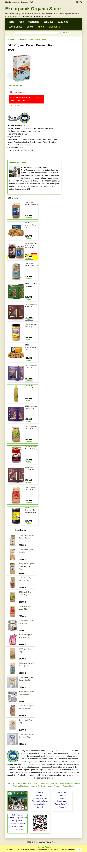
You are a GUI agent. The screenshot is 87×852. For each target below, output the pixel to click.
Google (62, 798)
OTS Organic (23, 134)
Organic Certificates (38, 786)
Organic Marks (68, 786)
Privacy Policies (17, 821)
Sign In (8, 2)
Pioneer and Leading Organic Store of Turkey (21, 14)
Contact (40, 807)
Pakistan (17, 137)
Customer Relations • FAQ (22, 2)
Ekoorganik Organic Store (33, 8)
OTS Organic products (26, 139)
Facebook (62, 795)
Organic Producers (54, 786)
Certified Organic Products (67, 14)
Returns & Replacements (17, 818)
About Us (39, 792)
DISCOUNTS (54, 27)
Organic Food (13, 39)
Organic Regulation (66, 783)
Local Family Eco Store (13, 16)
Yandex (62, 807)
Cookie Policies (17, 829)
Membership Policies (17, 823)
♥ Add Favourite (15, 85)
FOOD (21, 22)
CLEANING (48, 22)
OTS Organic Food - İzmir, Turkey (29, 131)
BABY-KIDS (63, 22)
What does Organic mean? (17, 783)
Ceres (21, 148)
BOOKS (30, 27)
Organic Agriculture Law (49, 783)
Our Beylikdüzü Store (40, 798)
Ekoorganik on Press (40, 801)
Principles (39, 795)
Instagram (62, 792)
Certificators (25, 786)
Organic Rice (12, 142)
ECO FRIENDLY (15, 27)
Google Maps (62, 801)
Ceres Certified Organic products (30, 142)
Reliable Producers (48, 14)
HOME (11, 22)
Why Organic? (33, 783)
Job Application (39, 804)
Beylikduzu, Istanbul (43, 16)
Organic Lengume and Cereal (33, 39)
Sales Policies (17, 815)
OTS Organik (12, 198)
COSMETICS (33, 22)
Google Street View (62, 804)
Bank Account (17, 826)
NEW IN (41, 27)
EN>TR (79, 2)
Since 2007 (29, 16)
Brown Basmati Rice (21, 150)
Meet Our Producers (17, 162)
